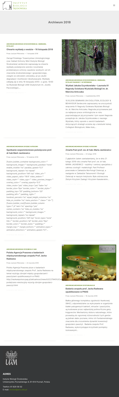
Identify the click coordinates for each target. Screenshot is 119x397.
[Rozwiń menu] (114, 5)
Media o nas (32, 249)
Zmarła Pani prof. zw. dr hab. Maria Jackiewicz (88, 150)
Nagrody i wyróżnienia (82, 82)
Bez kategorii (32, 146)
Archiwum (10, 44)
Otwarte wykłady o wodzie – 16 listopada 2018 (30, 49)
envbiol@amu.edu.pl (18, 389)
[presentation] (89, 57)
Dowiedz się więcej (16, 93)
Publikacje (90, 285)
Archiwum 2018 (21, 44)
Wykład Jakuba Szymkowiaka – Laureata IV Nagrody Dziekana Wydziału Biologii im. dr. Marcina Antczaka (87, 88)
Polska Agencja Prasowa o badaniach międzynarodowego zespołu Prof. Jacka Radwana (27, 255)
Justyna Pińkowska (17, 53)
